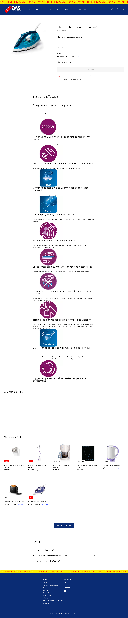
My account (46, 603)
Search (45, 582)
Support (100, 9)
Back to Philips (65, 525)
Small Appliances (85, 9)
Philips (20, 436)
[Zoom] (27, 43)
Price (59, 53)
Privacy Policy (47, 595)
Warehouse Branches (49, 587)
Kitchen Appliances (65, 9)
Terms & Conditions (48, 593)
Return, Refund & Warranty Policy (53, 600)
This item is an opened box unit (69, 37)
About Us (45, 590)
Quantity (60, 44)
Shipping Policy (47, 598)
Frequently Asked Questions (51, 585)
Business (49, 9)
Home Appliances (34, 9)
